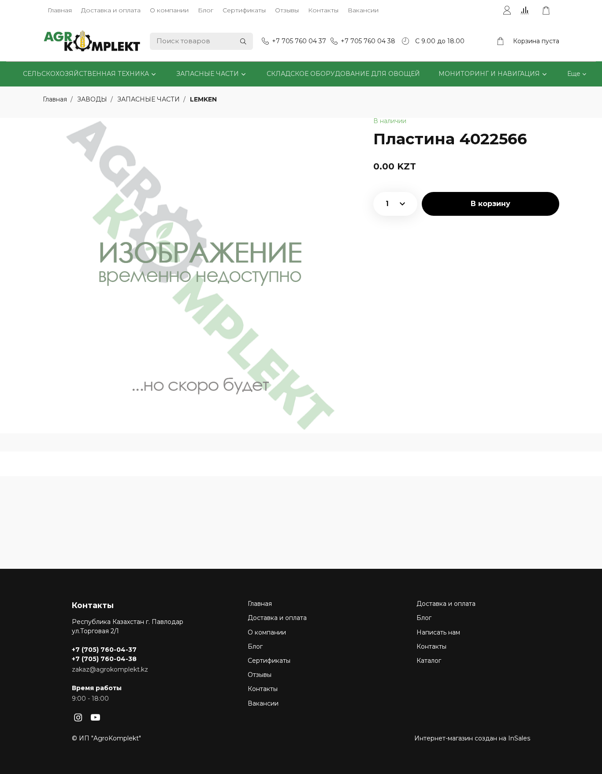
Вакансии (363, 10)
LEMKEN (203, 99)
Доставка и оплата (111, 10)
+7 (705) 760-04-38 (104, 659)
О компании (169, 10)
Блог (205, 10)
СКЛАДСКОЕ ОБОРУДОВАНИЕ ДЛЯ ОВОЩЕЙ (343, 74)
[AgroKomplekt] (92, 41)
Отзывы (287, 10)
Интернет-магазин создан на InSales (472, 738)
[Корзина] (550, 10)
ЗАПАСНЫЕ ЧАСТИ (207, 74)
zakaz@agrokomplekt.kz (110, 669)
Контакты (323, 10)
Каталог (428, 661)
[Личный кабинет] (506, 10)
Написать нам (438, 632)
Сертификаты (244, 10)
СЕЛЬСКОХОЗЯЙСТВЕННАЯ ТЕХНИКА (86, 74)
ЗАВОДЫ (93, 99)
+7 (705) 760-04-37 (104, 650)
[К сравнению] (526, 10)
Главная (60, 10)
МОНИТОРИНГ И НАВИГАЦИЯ (489, 74)
